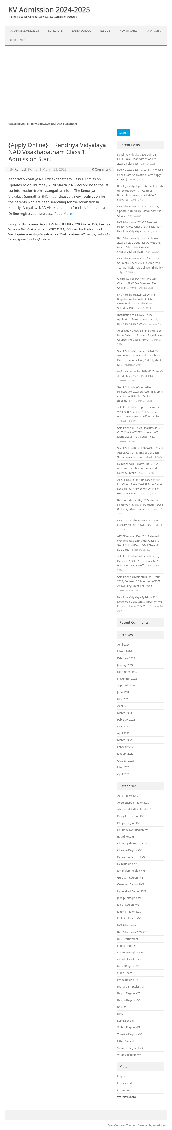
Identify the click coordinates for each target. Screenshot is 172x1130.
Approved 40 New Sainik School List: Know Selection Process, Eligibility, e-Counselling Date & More (139, 335)
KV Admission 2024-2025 (49, 9)
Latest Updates (126, 946)
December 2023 (127, 672)
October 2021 (125, 760)
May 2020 (123, 767)
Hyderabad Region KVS (131, 891)
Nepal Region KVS (128, 966)
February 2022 (126, 747)
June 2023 (123, 692)
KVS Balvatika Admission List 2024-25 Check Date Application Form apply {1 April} (140, 174)
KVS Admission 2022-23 (131, 932)
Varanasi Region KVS (130, 1048)
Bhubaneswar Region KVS (38, 224)
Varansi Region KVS (129, 1055)
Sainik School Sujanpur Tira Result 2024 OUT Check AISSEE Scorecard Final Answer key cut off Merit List (138, 411)
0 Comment (101, 169)
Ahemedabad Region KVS (133, 802)
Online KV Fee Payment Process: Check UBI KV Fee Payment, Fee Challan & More (137, 283)
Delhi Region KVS (127, 864)
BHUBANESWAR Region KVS (79, 224)
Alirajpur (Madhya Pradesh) (134, 809)
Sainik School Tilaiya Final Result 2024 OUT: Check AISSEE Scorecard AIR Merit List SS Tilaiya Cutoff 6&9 (140, 432)
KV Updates (153, 30)
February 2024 (126, 658)
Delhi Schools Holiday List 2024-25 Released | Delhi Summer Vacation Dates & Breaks (138, 468)
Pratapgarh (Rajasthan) (131, 986)
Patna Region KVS (128, 980)
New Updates (128, 30)
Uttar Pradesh (126, 1041)
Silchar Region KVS (128, 1027)
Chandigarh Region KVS (132, 843)
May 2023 (123, 699)
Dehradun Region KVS (131, 857)
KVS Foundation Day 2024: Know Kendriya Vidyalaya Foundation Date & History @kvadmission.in (140, 504)
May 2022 (123, 726)
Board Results (125, 836)
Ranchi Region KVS (129, 1000)
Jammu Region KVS (129, 911)
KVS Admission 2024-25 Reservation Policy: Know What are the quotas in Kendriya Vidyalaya (139, 226)
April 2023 (123, 706)
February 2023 (126, 719)
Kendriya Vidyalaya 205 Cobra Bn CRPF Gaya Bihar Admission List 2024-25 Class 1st (137, 159)
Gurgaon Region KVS (130, 877)
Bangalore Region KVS (131, 816)
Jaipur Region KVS (128, 905)
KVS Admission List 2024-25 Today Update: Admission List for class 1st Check (139, 211)
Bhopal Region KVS (129, 823)
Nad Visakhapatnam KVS (69, 234)
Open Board (124, 973)
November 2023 (127, 679)
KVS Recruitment (127, 939)
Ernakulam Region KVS (131, 870)
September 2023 (127, 685)
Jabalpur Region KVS (129, 898)
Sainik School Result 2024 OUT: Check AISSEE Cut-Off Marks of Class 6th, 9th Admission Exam (140, 452)
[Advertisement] (86, 80)
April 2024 (123, 644)
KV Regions (55, 30)
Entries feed (124, 1083)
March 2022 (124, 740)
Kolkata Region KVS (129, 918)
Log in (121, 1076)
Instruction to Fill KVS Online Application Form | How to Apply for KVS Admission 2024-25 (139, 319)
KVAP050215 (56, 229)
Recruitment (18, 40)
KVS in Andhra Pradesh (80, 229)
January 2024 (125, 665)
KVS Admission (126, 925)
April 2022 (123, 733)
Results (105, 30)
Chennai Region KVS (129, 850)
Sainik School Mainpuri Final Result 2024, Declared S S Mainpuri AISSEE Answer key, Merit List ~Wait (138, 581)
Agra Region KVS (127, 796)
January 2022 (125, 753)
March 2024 (124, 651)
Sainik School (81, 30)
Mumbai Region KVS (130, 959)
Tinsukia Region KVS (129, 1034)
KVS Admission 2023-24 (24, 30)
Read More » (64, 213)
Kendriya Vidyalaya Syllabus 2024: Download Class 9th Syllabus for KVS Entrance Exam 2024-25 (139, 601)
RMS (120, 1014)
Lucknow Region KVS (130, 952)
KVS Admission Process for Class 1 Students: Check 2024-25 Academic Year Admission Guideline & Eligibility (140, 263)
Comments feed (127, 1090)
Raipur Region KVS (128, 993)
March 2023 (124, 713)
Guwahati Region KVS (130, 884)
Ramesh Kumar (26, 169)
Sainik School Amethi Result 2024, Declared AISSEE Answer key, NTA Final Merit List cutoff (138, 560)
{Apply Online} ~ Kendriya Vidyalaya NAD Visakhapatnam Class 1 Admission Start (57, 152)
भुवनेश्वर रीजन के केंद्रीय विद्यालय (34, 239)
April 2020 (123, 774)
